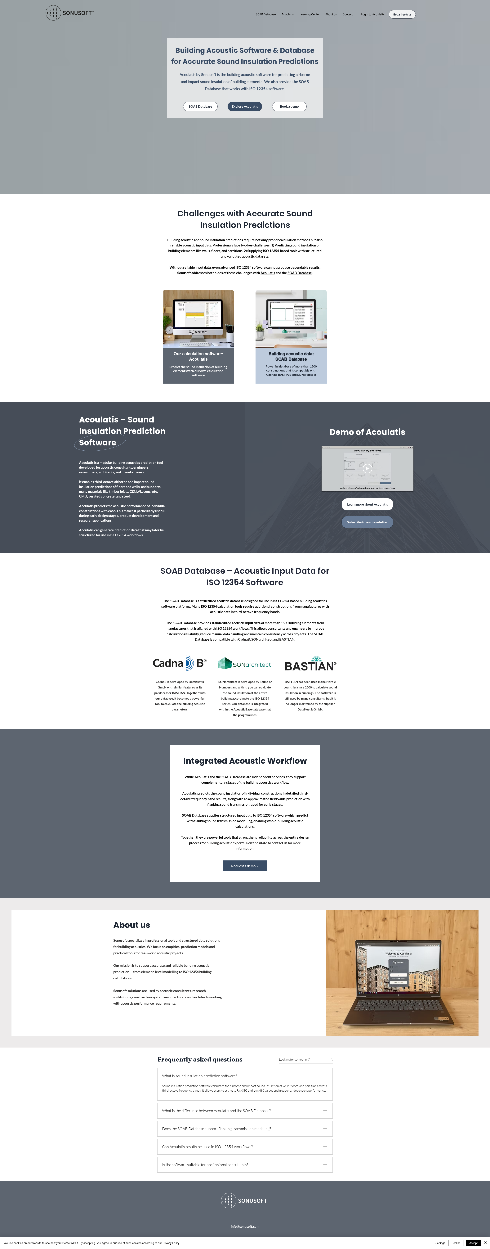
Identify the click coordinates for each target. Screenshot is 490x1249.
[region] (198, 340)
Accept (473, 1243)
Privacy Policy (171, 1243)
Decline (456, 1243)
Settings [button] (440, 1243)
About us (131, 925)
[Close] (485, 1243)
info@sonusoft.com (245, 1226)
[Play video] (367, 468)
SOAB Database (299, 273)
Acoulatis (268, 273)
